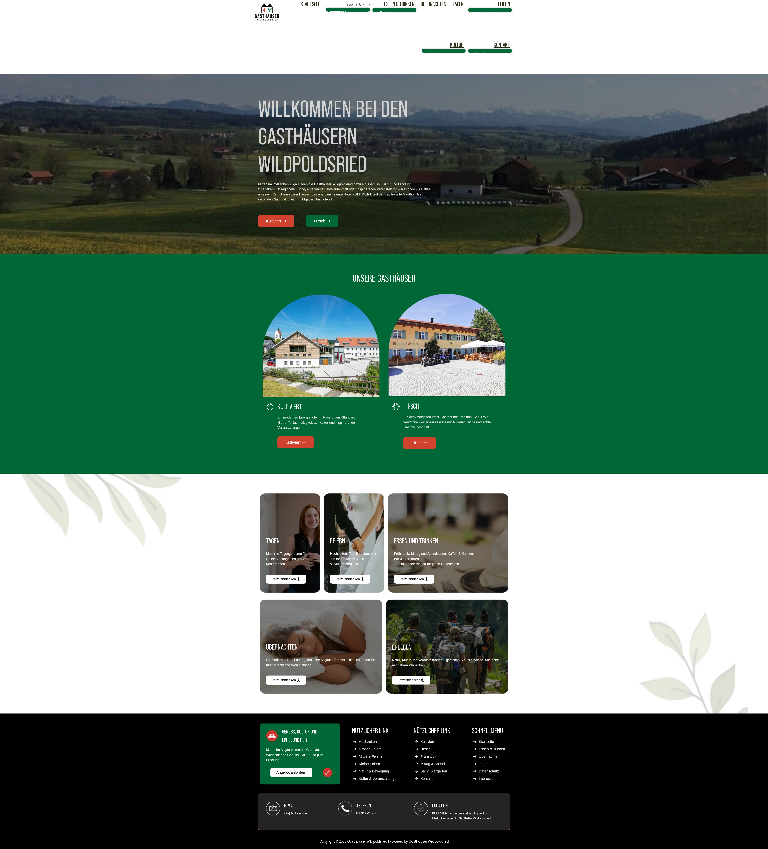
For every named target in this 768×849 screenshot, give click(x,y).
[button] (358, 5)
